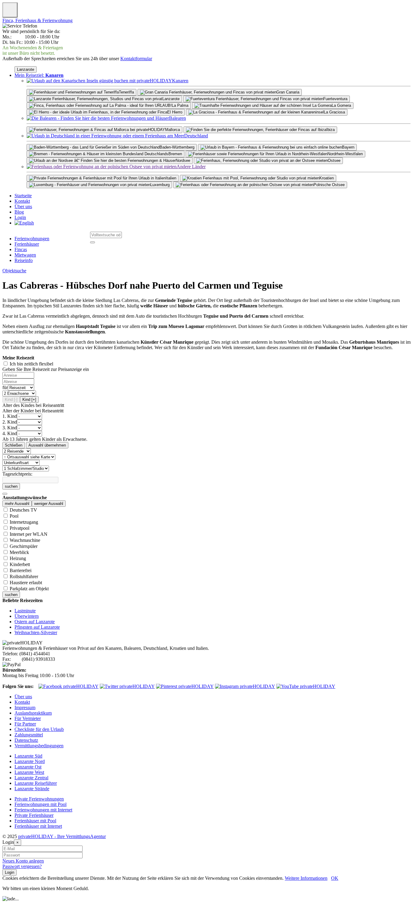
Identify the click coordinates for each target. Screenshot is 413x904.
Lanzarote (25, 69)
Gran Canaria (287, 92)
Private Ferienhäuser (34, 815)
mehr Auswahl (17, 503)
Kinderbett (20, 564)
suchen (11, 486)
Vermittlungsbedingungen (39, 745)
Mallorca (172, 129)
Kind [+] (29, 399)
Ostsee (334, 160)
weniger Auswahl (48, 503)
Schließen (13, 445)
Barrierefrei (20, 570)
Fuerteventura (335, 99)
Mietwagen (25, 254)
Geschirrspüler (23, 546)
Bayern (348, 147)
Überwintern (27, 616)
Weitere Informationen (306, 878)
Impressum (25, 707)
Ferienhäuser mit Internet (38, 826)
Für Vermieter (28, 718)
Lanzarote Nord (30, 761)
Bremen (175, 154)
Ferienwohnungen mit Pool (41, 804)
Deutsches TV (23, 510)
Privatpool (19, 528)
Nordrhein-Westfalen (345, 154)
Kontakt (22, 201)
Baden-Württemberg (177, 147)
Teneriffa (126, 92)
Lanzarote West (29, 772)
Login (20, 217)
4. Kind (9, 433)
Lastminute (25, 610)
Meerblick (19, 552)
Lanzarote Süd (28, 755)
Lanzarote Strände (32, 788)
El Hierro (174, 112)
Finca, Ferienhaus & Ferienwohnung (37, 20)
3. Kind (9, 427)
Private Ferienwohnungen (39, 798)
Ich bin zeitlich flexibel (31, 363)
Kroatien (326, 178)
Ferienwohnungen (32, 238)
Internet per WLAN (28, 534)
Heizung (18, 558)
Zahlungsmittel (29, 734)
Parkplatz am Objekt (29, 588)
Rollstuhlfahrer (24, 576)
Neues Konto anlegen (23, 860)
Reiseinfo (24, 260)
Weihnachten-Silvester (36, 632)
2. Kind (9, 421)
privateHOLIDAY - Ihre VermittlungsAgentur (62, 836)
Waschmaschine (25, 540)
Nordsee (183, 160)
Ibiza (330, 129)
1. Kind (9, 416)
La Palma (180, 105)
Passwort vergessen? (22, 866)
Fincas (21, 249)
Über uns (23, 206)
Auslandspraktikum (33, 713)
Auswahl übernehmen (47, 445)
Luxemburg (160, 184)
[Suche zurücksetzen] (4, 494)
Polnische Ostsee (329, 184)
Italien (171, 178)
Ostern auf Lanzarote (35, 621)
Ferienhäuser (27, 244)
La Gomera (341, 105)
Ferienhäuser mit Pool (35, 820)
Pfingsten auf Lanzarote (37, 627)
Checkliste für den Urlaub (39, 729)
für (5, 387)
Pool (14, 516)
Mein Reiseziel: (39, 75)
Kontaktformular (136, 58)
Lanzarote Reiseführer (36, 783)
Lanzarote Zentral (31, 777)
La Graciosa (334, 112)
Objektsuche (14, 270)
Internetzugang (24, 522)
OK (334, 878)
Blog (19, 212)
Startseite (23, 195)
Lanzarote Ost (28, 766)
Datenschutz (26, 740)
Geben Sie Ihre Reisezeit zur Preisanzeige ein (45, 369)
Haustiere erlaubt (26, 582)
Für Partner (25, 723)
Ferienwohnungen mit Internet (43, 809)
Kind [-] (11, 399)
